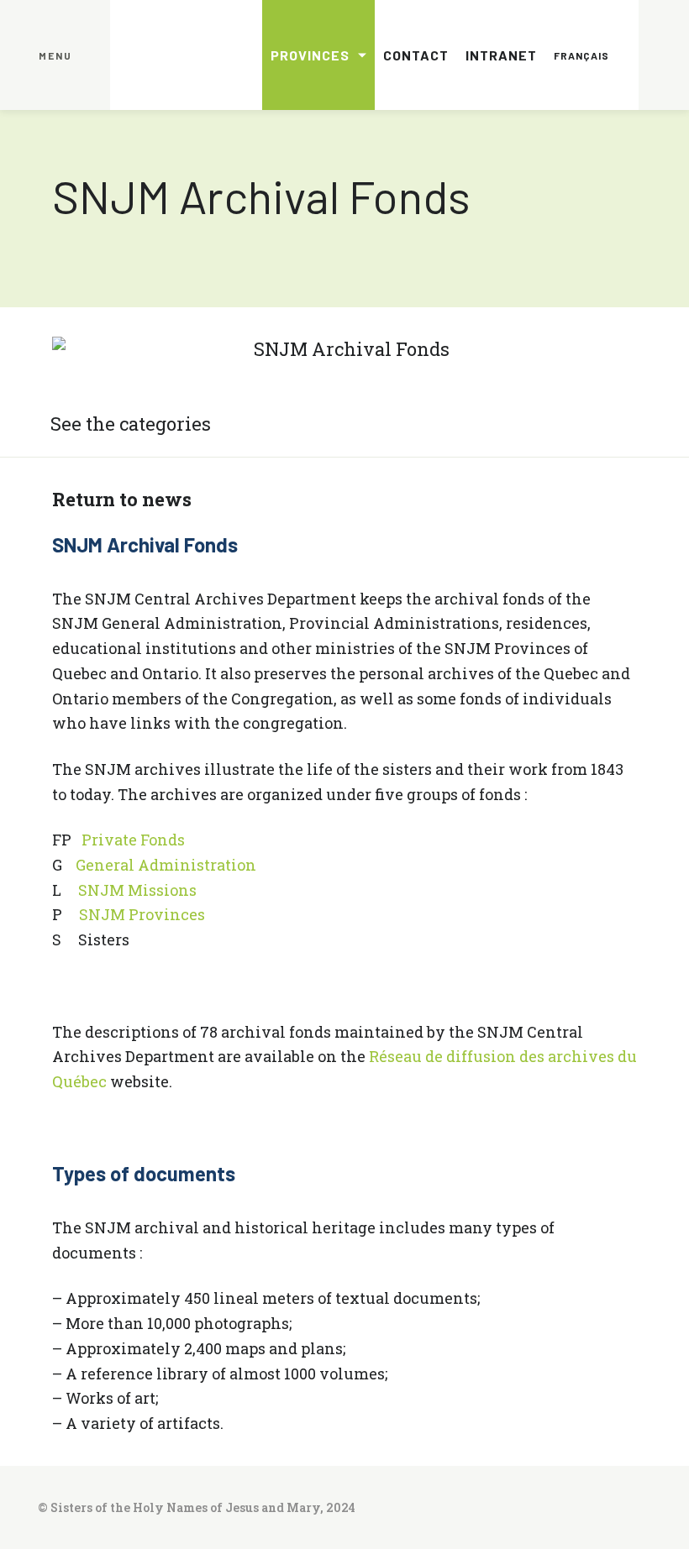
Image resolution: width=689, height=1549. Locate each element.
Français (581, 55)
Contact (416, 55)
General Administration (166, 865)
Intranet (501, 55)
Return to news (122, 499)
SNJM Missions (137, 890)
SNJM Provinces (142, 914)
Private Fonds (133, 839)
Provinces (310, 55)
